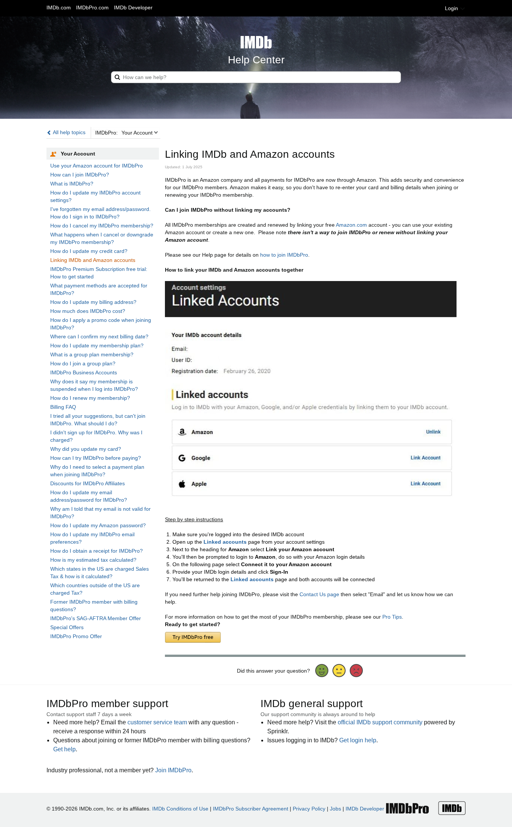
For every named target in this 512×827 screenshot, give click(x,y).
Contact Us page (319, 594)
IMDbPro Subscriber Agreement (250, 809)
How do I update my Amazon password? (98, 525)
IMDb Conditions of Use (180, 809)
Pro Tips (392, 617)
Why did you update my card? (85, 449)
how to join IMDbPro (284, 255)
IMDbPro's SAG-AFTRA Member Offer (95, 618)
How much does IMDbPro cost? (87, 311)
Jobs (335, 809)
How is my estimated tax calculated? (93, 560)
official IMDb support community (380, 722)
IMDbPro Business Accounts (83, 372)
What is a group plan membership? (91, 354)
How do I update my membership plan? (97, 345)
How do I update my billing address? (93, 302)
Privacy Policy (309, 809)
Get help (64, 749)
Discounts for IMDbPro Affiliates (87, 483)
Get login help (357, 740)
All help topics (68, 132)
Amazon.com (351, 225)
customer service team (157, 722)
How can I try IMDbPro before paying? (95, 458)
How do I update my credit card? (88, 251)
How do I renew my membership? (90, 398)
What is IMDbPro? (71, 184)
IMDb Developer (133, 7)
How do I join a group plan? (82, 363)
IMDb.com (58, 7)
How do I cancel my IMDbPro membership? (101, 226)
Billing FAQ (63, 407)
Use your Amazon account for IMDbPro (96, 166)
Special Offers (67, 627)
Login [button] (452, 8)
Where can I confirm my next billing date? (99, 336)
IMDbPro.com (92, 7)
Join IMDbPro (173, 770)
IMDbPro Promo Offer (76, 636)
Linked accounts (225, 542)
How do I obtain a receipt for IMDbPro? (96, 551)
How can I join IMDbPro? (79, 175)
